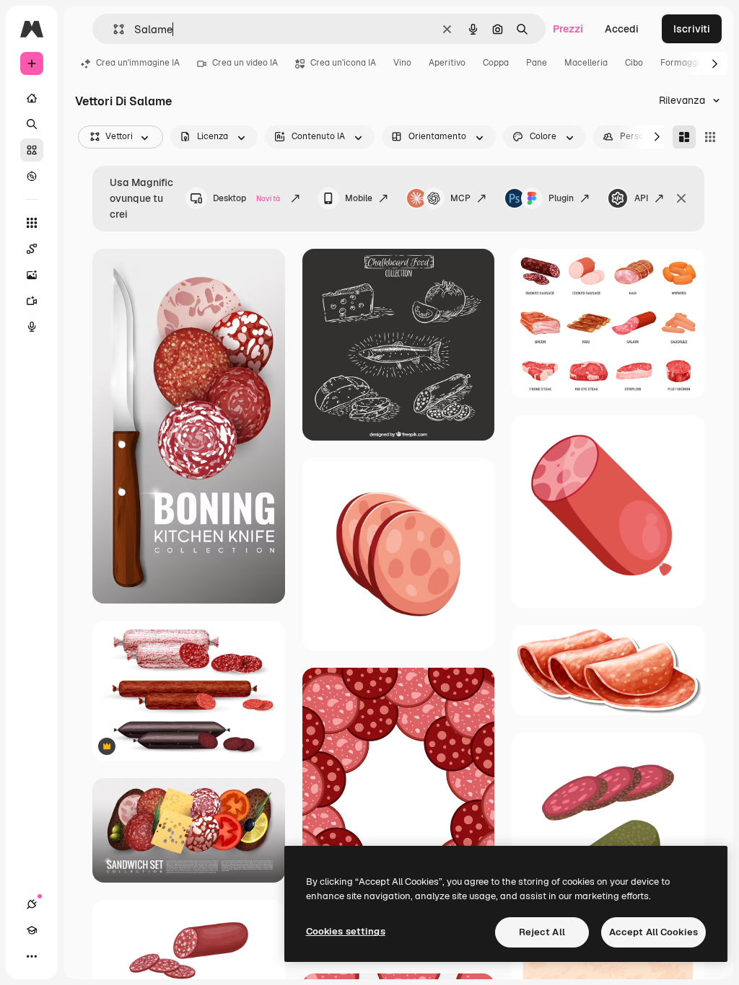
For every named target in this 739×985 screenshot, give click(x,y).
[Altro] (31, 956)
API (641, 198)
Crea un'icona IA (343, 63)
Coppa (496, 63)
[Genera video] (31, 300)
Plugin (561, 198)
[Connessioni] (31, 904)
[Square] (710, 137)
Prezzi (568, 28)
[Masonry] (684, 137)
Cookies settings (345, 931)
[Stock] (31, 150)
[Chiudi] (681, 198)
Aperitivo (447, 63)
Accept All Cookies (653, 932)
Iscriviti (691, 28)
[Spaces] (31, 248)
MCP (460, 198)
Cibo (634, 63)
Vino (402, 63)
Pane (536, 63)
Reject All (542, 932)
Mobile (358, 198)
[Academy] (31, 930)
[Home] (31, 98)
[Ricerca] (31, 124)
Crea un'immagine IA (138, 63)
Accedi (622, 28)
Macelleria (586, 63)
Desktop (246, 198)
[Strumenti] (31, 222)
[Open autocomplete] (113, 29)
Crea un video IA (245, 63)
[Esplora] (31, 175)
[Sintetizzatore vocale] (31, 326)
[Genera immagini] (31, 274)
